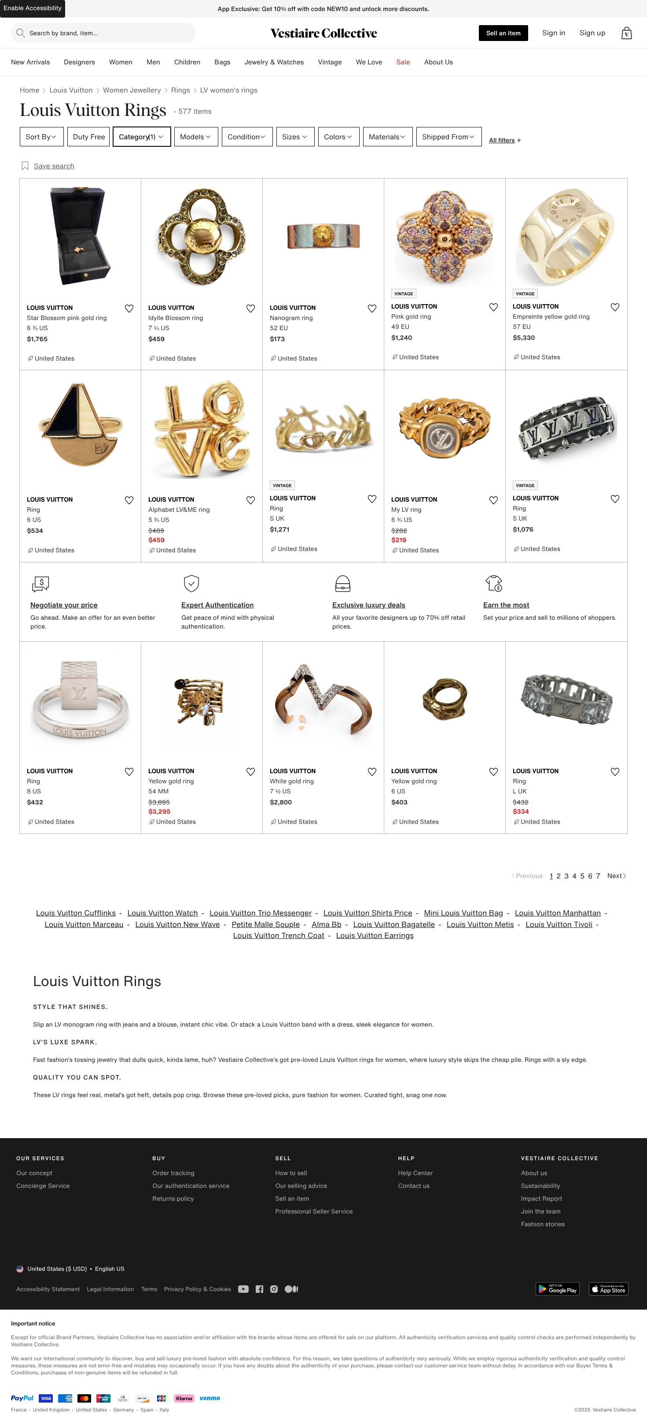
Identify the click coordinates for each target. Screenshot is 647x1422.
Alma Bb (327, 924)
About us (534, 1173)
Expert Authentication (217, 604)
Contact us (414, 1186)
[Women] (139, 62)
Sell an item (503, 32)
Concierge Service (43, 1186)
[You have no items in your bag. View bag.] (627, 33)
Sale (403, 62)
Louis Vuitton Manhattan (558, 913)
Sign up (593, 32)
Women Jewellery (132, 90)
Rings (180, 90)
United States (91, 1410)
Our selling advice (301, 1186)
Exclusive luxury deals (368, 604)
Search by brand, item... (63, 32)
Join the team (541, 1211)
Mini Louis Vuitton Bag (464, 913)
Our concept (34, 1173)
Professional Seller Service (314, 1211)
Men (153, 62)
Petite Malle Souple (266, 924)
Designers (79, 62)
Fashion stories (543, 1224)
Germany (123, 1410)
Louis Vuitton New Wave (177, 924)
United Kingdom (51, 1410)
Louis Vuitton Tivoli (559, 924)
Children (187, 62)
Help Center (415, 1173)
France (19, 1410)
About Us (438, 62)
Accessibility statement (48, 1289)
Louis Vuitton (70, 90)
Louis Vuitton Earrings (375, 935)
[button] (627, 33)
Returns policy (173, 1198)
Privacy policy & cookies (197, 1289)
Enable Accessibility (33, 8)
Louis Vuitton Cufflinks (76, 913)
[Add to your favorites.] (129, 308)
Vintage (330, 62)
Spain (147, 1410)
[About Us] (459, 62)
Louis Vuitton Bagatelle (394, 924)
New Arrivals (30, 62)
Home (29, 90)
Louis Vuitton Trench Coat (278, 935)
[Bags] (237, 62)
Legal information (110, 1289)
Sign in (554, 32)
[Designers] (102, 62)
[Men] (167, 62)
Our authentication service (190, 1186)
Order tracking (173, 1173)
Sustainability (540, 1186)
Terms (149, 1289)
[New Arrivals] (56, 62)
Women (120, 62)
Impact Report (541, 1198)
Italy (164, 1410)
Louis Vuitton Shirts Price (368, 913)
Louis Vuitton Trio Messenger (261, 913)
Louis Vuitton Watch (163, 913)
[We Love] (389, 62)
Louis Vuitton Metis (480, 924)
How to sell (291, 1173)
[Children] (207, 62)
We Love (369, 62)
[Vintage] (349, 62)
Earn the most (506, 604)
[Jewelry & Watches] (310, 62)
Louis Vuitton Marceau (83, 924)
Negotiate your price (64, 604)
